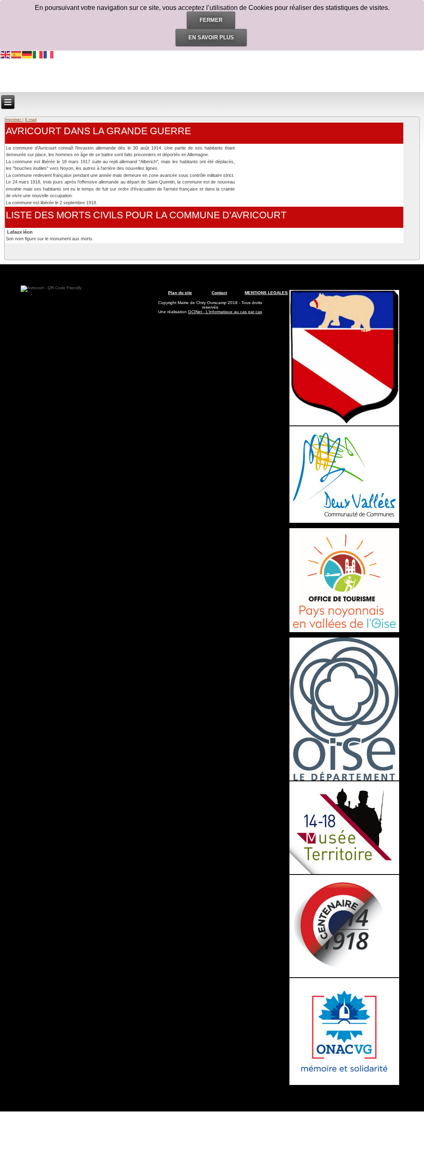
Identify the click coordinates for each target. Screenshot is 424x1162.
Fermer (211, 20)
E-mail (30, 119)
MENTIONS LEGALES (266, 292)
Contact (219, 292)
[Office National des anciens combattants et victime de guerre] (344, 1083)
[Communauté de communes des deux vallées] (344, 521)
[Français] (48, 54)
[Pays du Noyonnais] (344, 630)
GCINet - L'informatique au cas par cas (225, 311)
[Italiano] (38, 54)
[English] (5, 54)
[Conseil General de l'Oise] (344, 779)
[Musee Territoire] (344, 872)
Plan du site (180, 292)
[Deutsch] (27, 54)
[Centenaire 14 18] (344, 976)
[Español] (16, 54)
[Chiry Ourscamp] (344, 424)
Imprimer (13, 119)
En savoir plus (211, 37)
